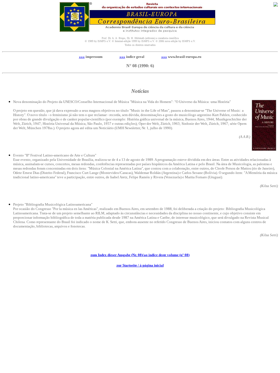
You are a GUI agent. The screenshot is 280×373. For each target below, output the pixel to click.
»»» (82, 57)
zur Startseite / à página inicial (140, 265)
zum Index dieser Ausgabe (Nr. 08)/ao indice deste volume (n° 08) (140, 255)
